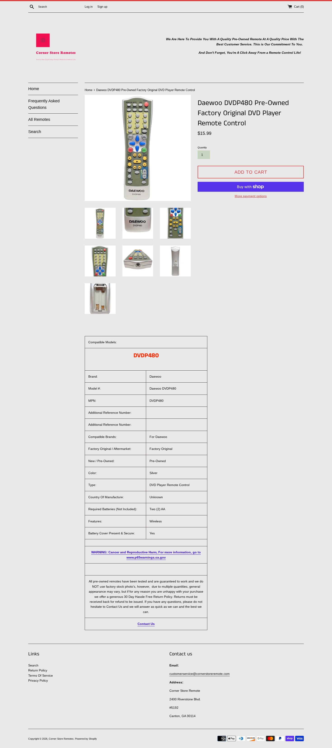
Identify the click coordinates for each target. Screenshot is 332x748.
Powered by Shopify (86, 738)
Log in (89, 6)
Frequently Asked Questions (44, 104)
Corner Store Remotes (61, 738)
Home (33, 88)
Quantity (202, 147)
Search (34, 131)
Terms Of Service (40, 675)
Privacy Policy (38, 680)
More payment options (251, 196)
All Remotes (39, 119)
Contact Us (146, 624)
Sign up (102, 6)
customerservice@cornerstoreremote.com (199, 674)
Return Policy (37, 670)
